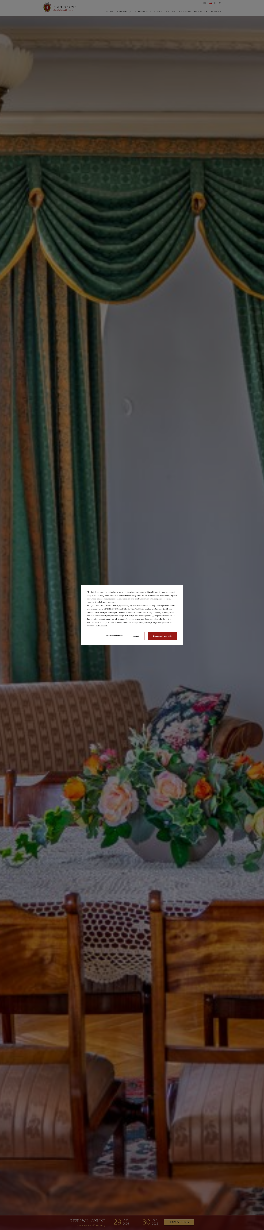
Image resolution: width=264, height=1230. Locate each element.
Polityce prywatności (108, 602)
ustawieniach (101, 626)
